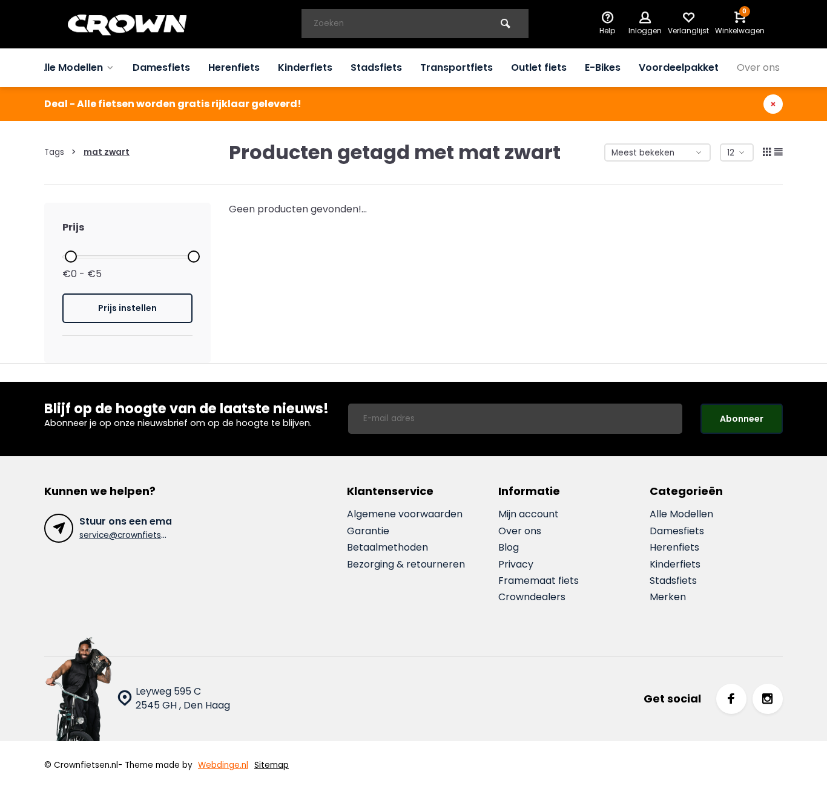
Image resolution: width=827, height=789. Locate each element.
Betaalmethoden (387, 547)
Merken (668, 597)
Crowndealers (531, 597)
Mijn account (528, 514)
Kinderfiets (305, 67)
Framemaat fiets (538, 581)
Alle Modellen (70, 67)
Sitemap (271, 765)
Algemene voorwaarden (405, 514)
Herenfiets (234, 67)
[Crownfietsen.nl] (135, 24)
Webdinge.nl (223, 765)
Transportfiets (456, 67)
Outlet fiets (539, 67)
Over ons (758, 67)
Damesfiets (161, 67)
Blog (508, 547)
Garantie (368, 531)
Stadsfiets (376, 67)
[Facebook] (731, 699)
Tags (54, 152)
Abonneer (741, 419)
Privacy (515, 564)
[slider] (71, 256)
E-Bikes (603, 67)
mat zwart (107, 152)
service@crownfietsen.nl (129, 535)
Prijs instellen (127, 308)
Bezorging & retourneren (406, 564)
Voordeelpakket (679, 67)
